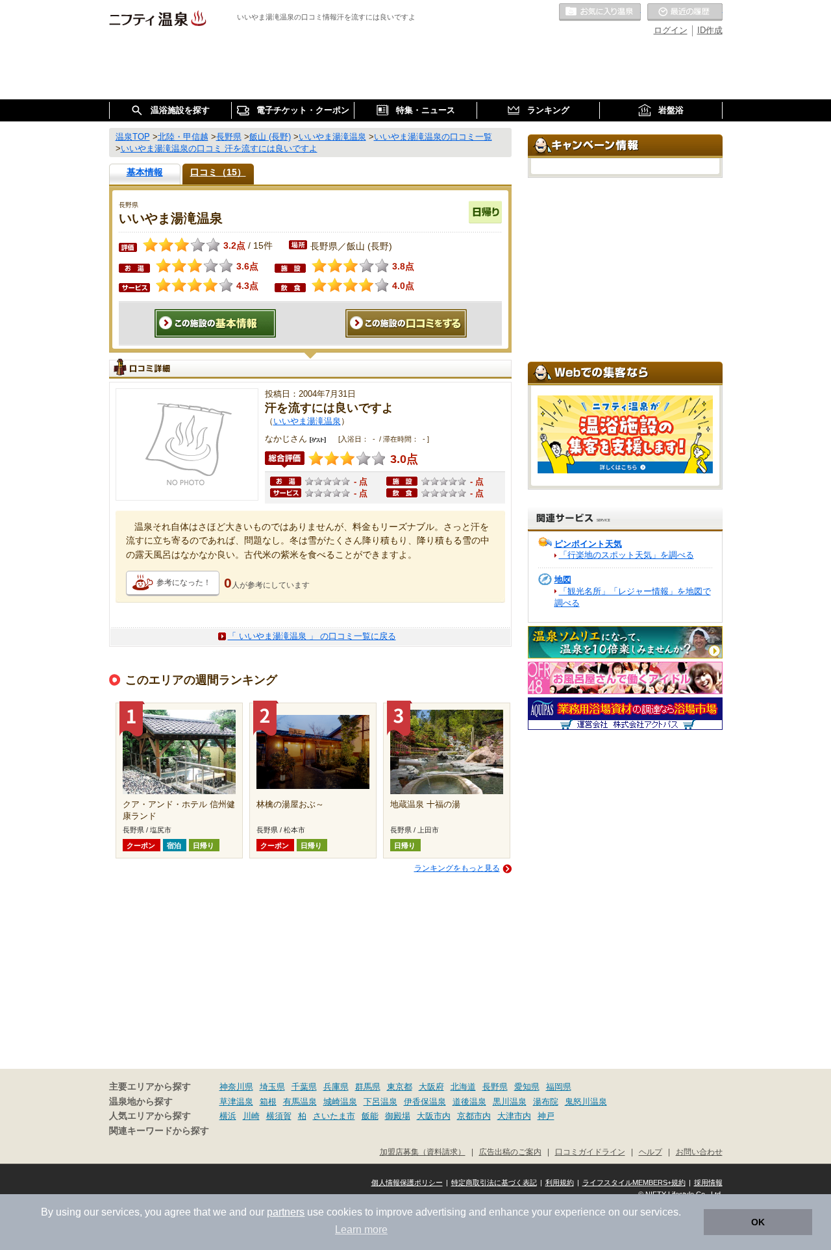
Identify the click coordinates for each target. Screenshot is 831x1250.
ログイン (671, 30)
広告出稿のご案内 (510, 1151)
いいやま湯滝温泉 (307, 421)
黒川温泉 (510, 1101)
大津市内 (514, 1116)
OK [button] (758, 1222)
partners (285, 1212)
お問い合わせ (699, 1151)
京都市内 (474, 1116)
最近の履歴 (685, 12)
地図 (562, 579)
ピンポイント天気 (588, 544)
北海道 (463, 1087)
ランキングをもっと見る (457, 868)
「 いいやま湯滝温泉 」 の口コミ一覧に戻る (312, 636)
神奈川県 (236, 1087)
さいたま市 (334, 1116)
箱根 (268, 1101)
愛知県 (527, 1087)
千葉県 (304, 1087)
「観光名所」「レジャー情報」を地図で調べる (632, 597)
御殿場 (397, 1116)
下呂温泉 (380, 1101)
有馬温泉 (300, 1101)
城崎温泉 (340, 1101)
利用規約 (559, 1182)
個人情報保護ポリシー (407, 1182)
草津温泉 (236, 1101)
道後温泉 (469, 1101)
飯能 (370, 1116)
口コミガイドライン (590, 1151)
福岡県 (558, 1087)
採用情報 (708, 1182)
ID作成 (710, 30)
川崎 (251, 1116)
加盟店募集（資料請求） (422, 1151)
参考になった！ (183, 582)
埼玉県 (272, 1087)
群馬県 (367, 1087)
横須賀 (278, 1116)
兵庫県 (336, 1087)
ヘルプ (650, 1151)
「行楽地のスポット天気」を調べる (626, 555)
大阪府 (431, 1087)
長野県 (495, 1087)
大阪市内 (434, 1116)
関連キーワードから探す (159, 1131)
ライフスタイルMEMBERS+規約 (634, 1182)
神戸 (546, 1116)
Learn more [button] (361, 1229)
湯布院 (545, 1101)
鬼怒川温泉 (586, 1101)
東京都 (399, 1087)
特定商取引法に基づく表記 (494, 1182)
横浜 (227, 1116)
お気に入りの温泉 (600, 12)
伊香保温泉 (425, 1101)
